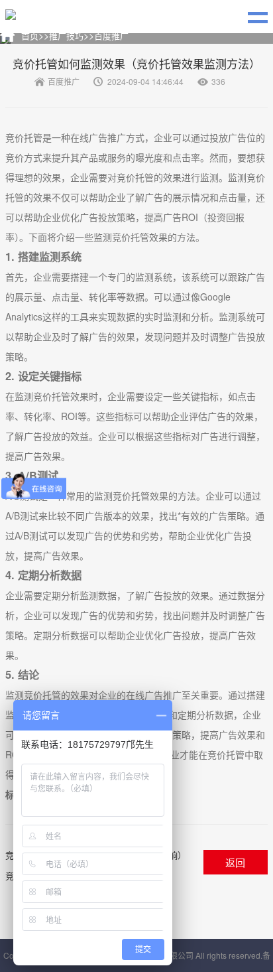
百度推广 (111, 35)
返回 (235, 862)
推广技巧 (66, 35)
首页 (29, 35)
